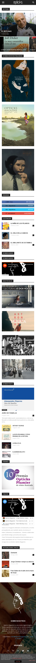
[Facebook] (8, 651)
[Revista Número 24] (18, 81)
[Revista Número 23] (18, 125)
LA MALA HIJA (17, 443)
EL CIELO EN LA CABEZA (19, 233)
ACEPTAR (18, 661)
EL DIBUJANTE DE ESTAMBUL (21, 243)
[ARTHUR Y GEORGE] (6, 428)
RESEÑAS (4, 410)
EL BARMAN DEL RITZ (19, 452)
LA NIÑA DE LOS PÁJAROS (20, 223)
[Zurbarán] (5, 555)
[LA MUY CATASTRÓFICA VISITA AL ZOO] (14, 44)
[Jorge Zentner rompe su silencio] (5, 564)
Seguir (30, 205)
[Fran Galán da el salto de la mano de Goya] (5, 573)
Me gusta (29, 202)
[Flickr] (13, 651)
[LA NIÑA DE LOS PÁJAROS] (5, 226)
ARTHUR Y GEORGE (18, 425)
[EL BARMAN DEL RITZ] (6, 454)
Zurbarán (14, 553)
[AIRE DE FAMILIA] (18, 399)
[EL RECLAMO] (18, 24)
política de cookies (17, 658)
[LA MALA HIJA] (6, 445)
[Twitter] (23, 651)
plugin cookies (32, 660)
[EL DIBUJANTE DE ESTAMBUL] (5, 245)
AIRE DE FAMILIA (9, 413)
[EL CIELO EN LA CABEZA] (5, 235)
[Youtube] (28, 651)
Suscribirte (28, 213)
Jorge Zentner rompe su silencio (22, 562)
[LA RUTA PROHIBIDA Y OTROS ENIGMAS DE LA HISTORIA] (6, 437)
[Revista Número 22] (18, 170)
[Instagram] (18, 651)
